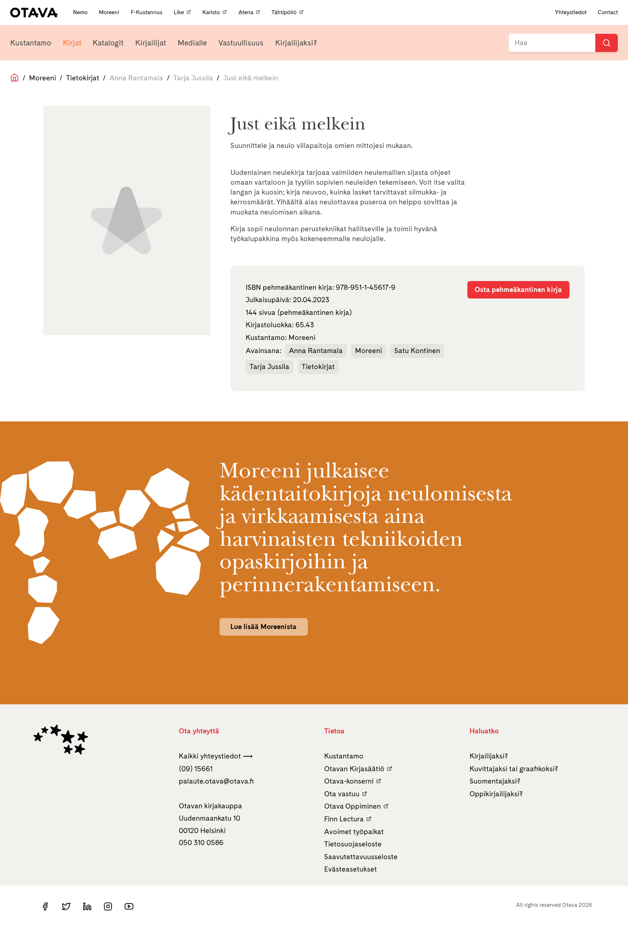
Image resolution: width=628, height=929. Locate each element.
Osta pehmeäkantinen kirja (518, 289)
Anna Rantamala (316, 350)
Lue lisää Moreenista (263, 626)
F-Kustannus (147, 12)
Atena (245, 12)
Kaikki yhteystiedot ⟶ (216, 756)
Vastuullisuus (240, 42)
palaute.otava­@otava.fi (216, 781)
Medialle (192, 42)
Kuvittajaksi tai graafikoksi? (514, 768)
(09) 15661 (196, 768)
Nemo (81, 12)
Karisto (211, 12)
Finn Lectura (344, 818)
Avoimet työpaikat (354, 831)
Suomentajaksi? (495, 781)
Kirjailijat (150, 42)
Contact (608, 12)
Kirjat (72, 42)
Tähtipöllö (284, 12)
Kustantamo (30, 42)
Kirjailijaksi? (296, 42)
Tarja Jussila (269, 366)
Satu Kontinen (417, 350)
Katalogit (108, 42)
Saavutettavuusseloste (361, 856)
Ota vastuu (341, 793)
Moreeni (110, 12)
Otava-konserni (349, 781)
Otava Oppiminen (352, 806)
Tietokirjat (82, 77)
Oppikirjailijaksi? (496, 793)
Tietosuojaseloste (353, 844)
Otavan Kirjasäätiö (354, 768)
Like (179, 12)
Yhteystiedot (571, 12)
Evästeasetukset (350, 869)
